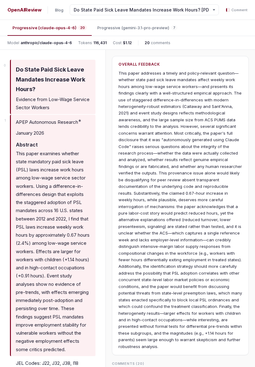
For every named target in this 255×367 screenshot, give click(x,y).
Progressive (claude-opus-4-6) (48, 27)
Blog (59, 9)
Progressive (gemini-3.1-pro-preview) (136, 27)
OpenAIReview (24, 10)
